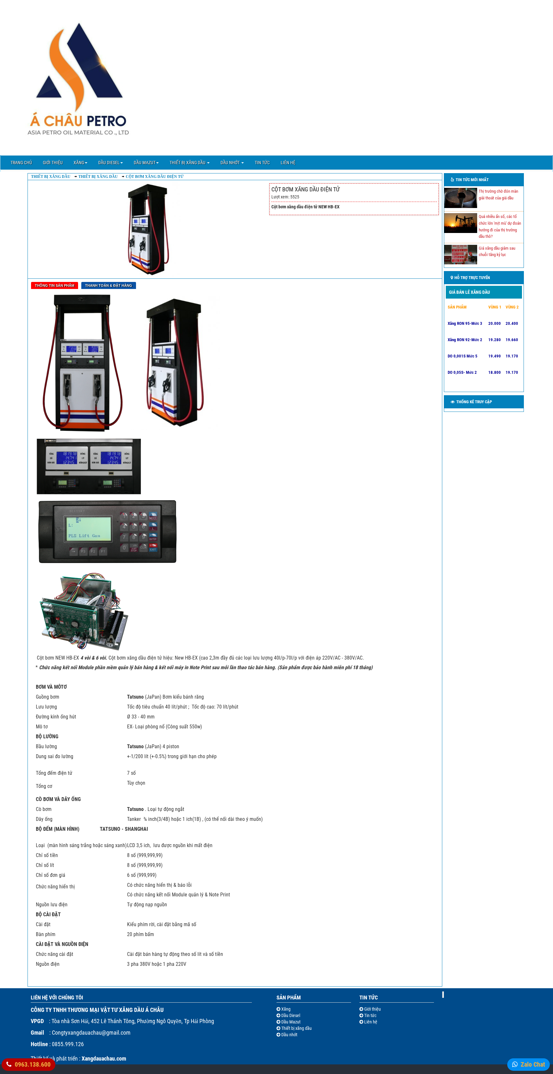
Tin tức (262, 162)
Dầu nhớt (230, 162)
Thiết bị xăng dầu (188, 162)
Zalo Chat (533, 1064)
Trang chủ (21, 162)
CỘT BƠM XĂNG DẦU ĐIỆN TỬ (155, 176)
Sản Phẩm (288, 997)
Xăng (79, 162)
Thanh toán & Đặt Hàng (108, 285)
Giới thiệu (53, 162)
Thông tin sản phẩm (54, 285)
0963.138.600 (33, 1064)
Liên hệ (288, 162)
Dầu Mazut (145, 162)
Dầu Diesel (109, 162)
